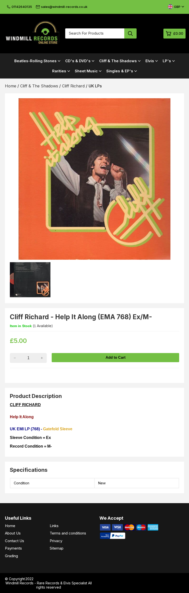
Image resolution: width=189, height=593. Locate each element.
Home (10, 525)
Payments (13, 548)
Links (54, 525)
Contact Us (14, 540)
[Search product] (130, 33)
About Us (13, 533)
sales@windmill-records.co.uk (64, 7)
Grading (11, 555)
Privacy (56, 540)
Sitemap (56, 548)
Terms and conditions (68, 533)
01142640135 (22, 7)
